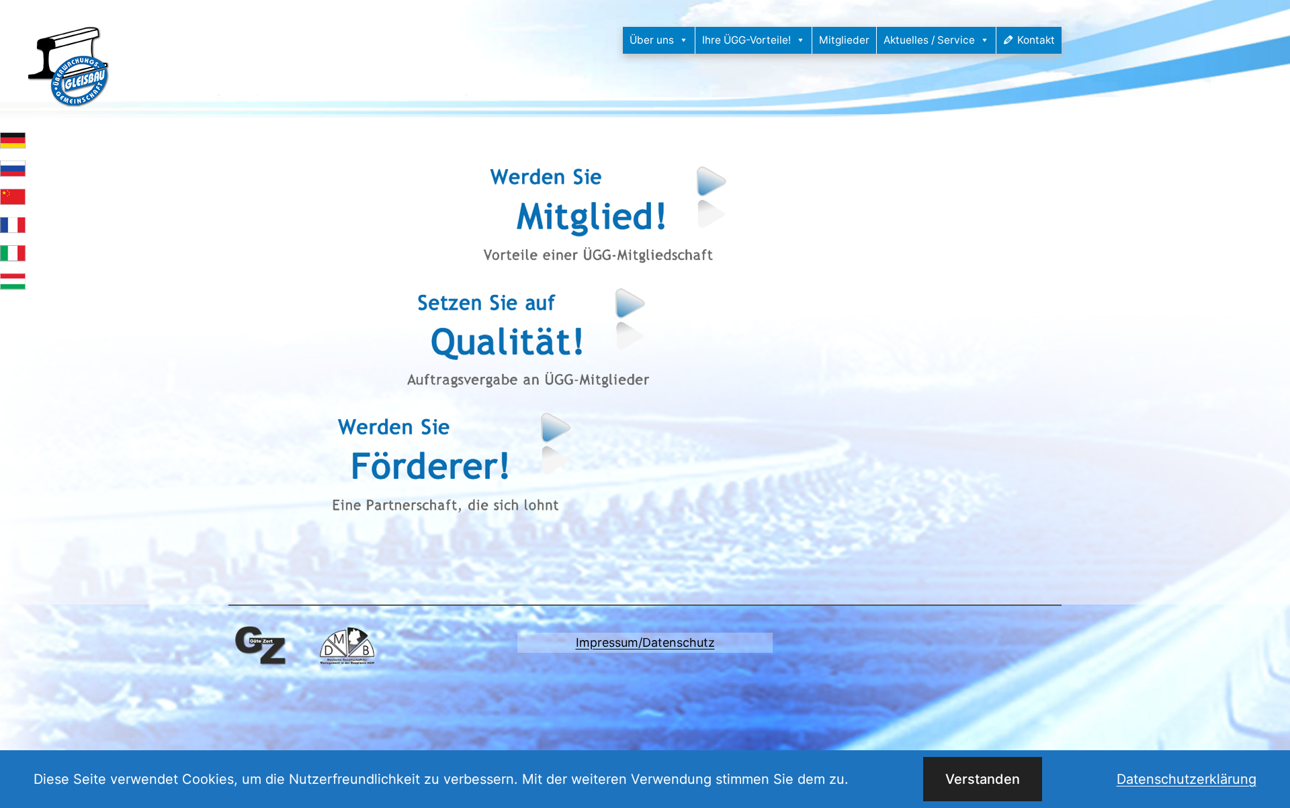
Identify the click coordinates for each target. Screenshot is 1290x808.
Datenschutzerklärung (1186, 779)
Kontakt (1036, 40)
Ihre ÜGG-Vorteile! (746, 40)
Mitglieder (844, 40)
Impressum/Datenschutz (645, 642)
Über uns (652, 40)
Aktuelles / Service (929, 40)
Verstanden (982, 779)
